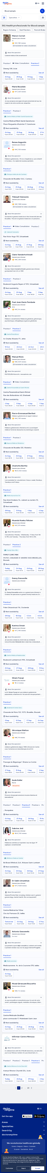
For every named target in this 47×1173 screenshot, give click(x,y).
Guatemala (24, 1149)
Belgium (20, 1146)
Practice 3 (26, 805)
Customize (9, 1168)
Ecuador (17, 1149)
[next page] (31, 1088)
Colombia (32, 1146)
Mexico (26, 1146)
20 (28, 1088)
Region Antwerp (9, 30)
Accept (37, 1168)
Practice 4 (36, 805)
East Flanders (25, 30)
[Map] (43, 17)
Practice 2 (35, 63)
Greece (14, 1146)
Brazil (31, 1149)
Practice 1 (7, 63)
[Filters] (4, 17)
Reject (23, 1168)
